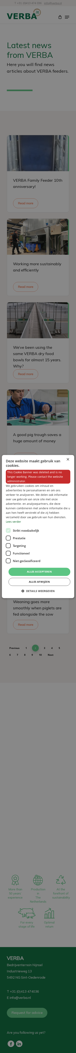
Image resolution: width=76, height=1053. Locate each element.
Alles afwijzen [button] (39, 581)
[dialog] (38, 526)
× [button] (67, 459)
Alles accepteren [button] (39, 572)
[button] (38, 591)
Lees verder (13, 522)
